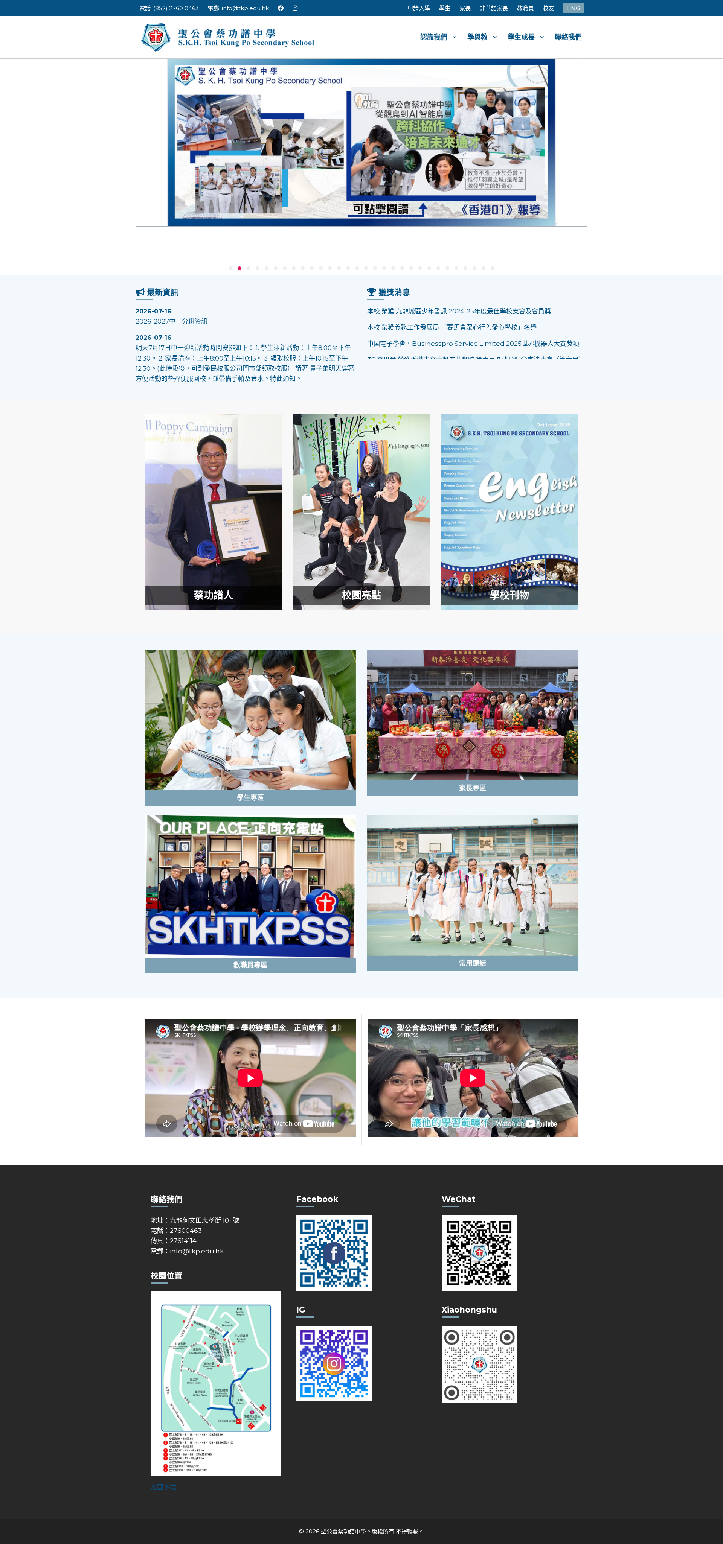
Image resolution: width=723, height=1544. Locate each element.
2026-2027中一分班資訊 (171, 316)
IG (295, 8)
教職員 (525, 8)
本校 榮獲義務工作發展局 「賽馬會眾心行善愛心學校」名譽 (452, 311)
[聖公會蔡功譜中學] (228, 36)
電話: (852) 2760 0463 (169, 8)
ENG (573, 8)
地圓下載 (163, 1487)
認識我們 (433, 37)
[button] (230, 268)
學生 (444, 8)
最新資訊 (162, 292)
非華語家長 (494, 8)
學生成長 (521, 37)
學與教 (477, 37)
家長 (465, 8)
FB (281, 8)
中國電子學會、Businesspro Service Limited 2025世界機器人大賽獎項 (473, 327)
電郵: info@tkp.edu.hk (238, 8)
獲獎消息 (394, 292)
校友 (548, 8)
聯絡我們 (568, 37)
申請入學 (418, 8)
